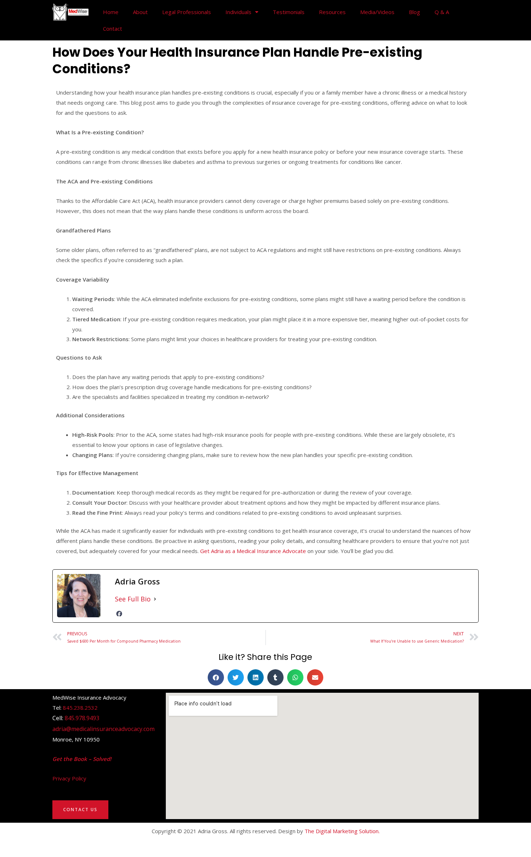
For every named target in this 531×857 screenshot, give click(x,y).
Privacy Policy (69, 778)
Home (110, 12)
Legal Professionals (186, 12)
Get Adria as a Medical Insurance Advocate (253, 550)
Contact (112, 28)
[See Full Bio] (155, 599)
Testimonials (289, 12)
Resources (332, 12)
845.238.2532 (80, 707)
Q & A (442, 12)
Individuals (238, 12)
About (140, 12)
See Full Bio (133, 599)
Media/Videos (377, 12)
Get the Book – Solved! (81, 758)
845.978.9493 (82, 718)
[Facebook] (119, 613)
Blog (414, 12)
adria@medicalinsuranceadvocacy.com (103, 729)
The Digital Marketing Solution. (342, 831)
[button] (216, 677)
